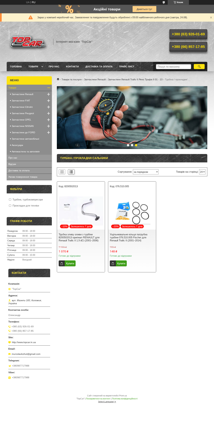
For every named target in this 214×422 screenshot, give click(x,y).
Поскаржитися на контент (98, 399)
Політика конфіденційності (125, 399)
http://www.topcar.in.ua (24, 342)
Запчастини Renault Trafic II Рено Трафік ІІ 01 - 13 (135, 79)
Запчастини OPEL (21, 119)
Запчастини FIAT (21, 100)
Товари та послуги (72, 79)
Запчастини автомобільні (25, 138)
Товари (33, 66)
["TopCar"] (28, 41)
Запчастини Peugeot (23, 113)
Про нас (54, 66)
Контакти (72, 66)
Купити (70, 263)
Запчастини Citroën (22, 107)
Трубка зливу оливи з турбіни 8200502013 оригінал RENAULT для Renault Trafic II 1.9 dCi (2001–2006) (79, 237)
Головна (16, 66)
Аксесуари (17, 145)
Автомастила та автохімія (26, 151)
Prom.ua (123, 396)
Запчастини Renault (95, 79)
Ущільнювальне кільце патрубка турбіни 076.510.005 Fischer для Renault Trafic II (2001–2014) (128, 237)
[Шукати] (199, 66)
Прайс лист (126, 66)
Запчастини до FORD (23, 132)
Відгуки (12, 164)
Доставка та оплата (99, 66)
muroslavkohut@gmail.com (26, 354)
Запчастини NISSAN (23, 126)
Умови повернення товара (22, 176)
